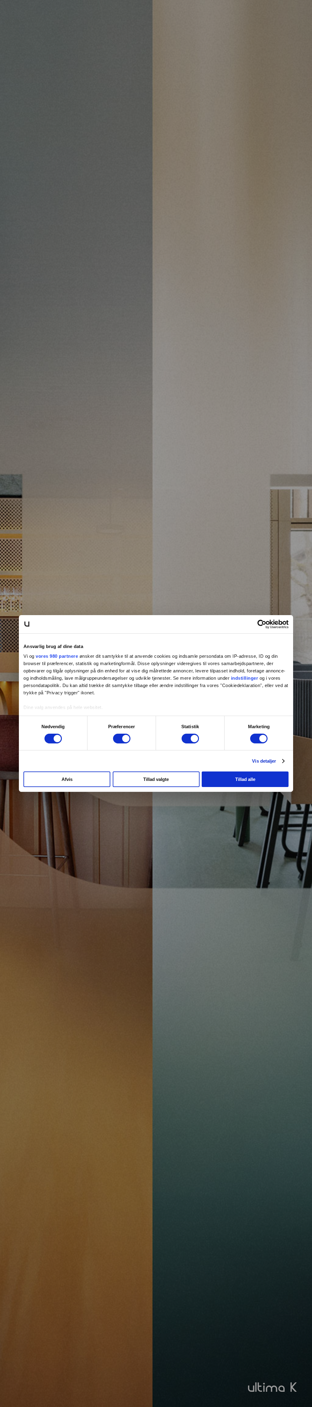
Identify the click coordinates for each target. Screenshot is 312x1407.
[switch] (121, 738)
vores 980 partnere (57, 655)
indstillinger (244, 677)
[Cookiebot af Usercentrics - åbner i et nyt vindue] (262, 624)
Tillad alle (245, 779)
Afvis (67, 779)
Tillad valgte (156, 779)
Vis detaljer (264, 761)
